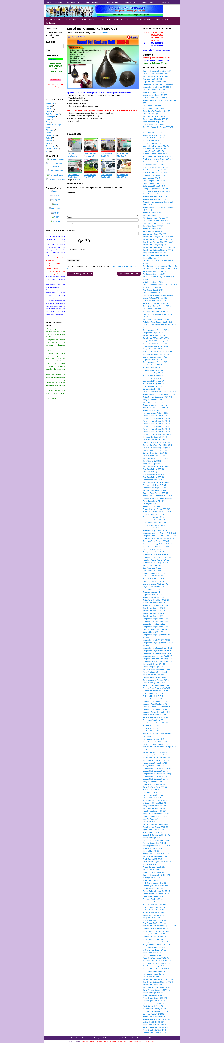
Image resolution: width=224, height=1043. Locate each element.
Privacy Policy (137, 1038)
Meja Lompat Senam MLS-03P (154, 803)
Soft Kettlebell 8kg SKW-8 (153, 373)
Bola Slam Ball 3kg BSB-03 (153, 477)
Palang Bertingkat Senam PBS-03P (156, 509)
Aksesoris (59, 2)
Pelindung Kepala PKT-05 (152, 365)
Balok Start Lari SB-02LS (152, 859)
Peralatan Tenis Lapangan (141, 19)
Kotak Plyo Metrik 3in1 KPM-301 (155, 167)
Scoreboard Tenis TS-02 (152, 589)
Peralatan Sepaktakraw (121, 19)
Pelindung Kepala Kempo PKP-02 (155, 563)
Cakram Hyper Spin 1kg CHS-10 (155, 450)
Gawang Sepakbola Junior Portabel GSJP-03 (160, 392)
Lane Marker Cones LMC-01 (154, 896)
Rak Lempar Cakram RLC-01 (154, 798)
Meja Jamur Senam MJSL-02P (155, 92)
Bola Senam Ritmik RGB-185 (154, 520)
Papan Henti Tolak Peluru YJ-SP (155, 742)
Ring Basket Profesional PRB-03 (155, 408)
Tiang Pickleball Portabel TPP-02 (155, 119)
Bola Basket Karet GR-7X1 (153, 290)
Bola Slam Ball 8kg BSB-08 (153, 384)
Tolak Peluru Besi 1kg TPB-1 (154, 616)
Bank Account (107, 1038)
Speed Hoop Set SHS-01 (152, 848)
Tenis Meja (50, 146)
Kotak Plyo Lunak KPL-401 (153, 162)
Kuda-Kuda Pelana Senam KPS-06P (157, 512)
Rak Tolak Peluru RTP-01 (152, 792)
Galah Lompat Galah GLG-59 (154, 186)
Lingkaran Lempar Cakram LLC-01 (156, 744)
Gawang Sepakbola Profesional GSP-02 (158, 295)
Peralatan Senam (70, 19)
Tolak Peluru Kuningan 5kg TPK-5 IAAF (158, 242)
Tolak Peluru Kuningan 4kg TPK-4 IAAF (158, 245)
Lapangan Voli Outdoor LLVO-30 (155, 701)
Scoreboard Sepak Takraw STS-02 (156, 971)
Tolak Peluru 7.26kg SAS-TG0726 (156, 338)
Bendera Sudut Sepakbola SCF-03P (156, 688)
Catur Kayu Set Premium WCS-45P (156, 111)
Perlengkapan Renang (53, 19)
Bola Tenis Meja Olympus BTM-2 (155, 904)
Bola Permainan (52, 114)
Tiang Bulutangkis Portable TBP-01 (156, 76)
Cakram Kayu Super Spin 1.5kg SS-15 (157, 445)
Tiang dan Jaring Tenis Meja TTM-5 (156, 669)
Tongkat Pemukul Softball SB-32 (155, 918)
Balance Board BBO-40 (152, 367)
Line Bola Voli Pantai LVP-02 (153, 138)
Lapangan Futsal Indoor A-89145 (155, 928)
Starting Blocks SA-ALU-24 (153, 108)
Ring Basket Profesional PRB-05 (155, 309)
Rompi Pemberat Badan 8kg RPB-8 (156, 429)
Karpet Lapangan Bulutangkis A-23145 (157, 931)
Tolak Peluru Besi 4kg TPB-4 (154, 608)
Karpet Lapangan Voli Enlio (153, 939)
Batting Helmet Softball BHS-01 (155, 912)
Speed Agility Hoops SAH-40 (154, 664)
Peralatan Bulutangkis (92, 2)
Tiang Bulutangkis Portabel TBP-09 (156, 343)
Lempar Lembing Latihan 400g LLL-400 (158, 87)
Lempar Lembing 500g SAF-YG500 (156, 333)
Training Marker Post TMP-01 (154, 995)
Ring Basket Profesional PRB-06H (156, 106)
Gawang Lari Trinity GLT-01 (153, 528)
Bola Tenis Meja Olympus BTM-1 (155, 907)
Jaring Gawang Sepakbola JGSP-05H (157, 397)
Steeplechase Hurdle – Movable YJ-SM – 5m (160, 266)
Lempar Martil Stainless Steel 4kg (155, 779)
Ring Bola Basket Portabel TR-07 (155, 413)
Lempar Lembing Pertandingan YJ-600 (157, 648)
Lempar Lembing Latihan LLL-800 (155, 627)
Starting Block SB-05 (151, 851)
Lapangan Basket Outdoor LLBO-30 (156, 707)
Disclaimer (125, 1038)
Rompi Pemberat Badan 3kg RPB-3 (156, 416)
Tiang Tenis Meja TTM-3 (152, 464)
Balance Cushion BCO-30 (153, 370)
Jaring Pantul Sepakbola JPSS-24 (156, 600)
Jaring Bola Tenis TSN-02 (152, 229)
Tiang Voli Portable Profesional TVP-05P (158, 127)
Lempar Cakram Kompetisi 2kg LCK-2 (157, 656)
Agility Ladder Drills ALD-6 (129, 274)
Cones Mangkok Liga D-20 (153, 667)
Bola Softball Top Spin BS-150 (154, 920)
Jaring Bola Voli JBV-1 (151, 410)
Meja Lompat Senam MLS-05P (154, 82)
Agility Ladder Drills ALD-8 (153, 693)
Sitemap (117, 1038)
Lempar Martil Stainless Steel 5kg (155, 776)
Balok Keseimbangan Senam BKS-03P (158, 159)
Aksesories (50, 103)
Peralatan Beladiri (128, 2)
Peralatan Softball (104, 19)
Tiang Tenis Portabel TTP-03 (153, 402)
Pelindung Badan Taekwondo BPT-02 (157, 557)
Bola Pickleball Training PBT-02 (155, 148)
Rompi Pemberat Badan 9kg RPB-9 (156, 432)
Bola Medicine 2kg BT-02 (152, 114)
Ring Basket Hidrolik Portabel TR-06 (156, 218)
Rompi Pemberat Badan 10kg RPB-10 (157, 434)
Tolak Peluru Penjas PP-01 (153, 985)
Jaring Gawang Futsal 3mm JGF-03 (156, 854)
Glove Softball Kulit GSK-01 (153, 581)
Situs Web (71, 230)
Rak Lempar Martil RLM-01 (153, 790)
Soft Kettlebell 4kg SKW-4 (153, 378)
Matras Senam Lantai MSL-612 (155, 173)
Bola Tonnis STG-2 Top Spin (153, 578)
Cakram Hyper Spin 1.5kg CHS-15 (156, 453)
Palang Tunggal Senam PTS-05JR (156, 189)
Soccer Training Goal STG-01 (80, 274)
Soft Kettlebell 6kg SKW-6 (153, 376)
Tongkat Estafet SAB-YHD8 (153, 349)
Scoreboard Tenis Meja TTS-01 (155, 1025)
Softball (49, 138)
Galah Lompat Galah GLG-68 (154, 181)
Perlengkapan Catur (147, 2)
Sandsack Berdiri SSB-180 (153, 389)
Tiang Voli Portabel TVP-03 (153, 400)
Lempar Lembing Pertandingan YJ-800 (157, 653)
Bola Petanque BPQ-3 (151, 178)
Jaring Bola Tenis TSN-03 (152, 213)
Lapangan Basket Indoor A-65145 (155, 942)
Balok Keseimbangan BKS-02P (155, 784)
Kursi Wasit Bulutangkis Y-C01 (154, 170)
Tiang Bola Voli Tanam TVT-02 (154, 806)
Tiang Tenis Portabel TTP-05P (154, 116)
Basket (48, 109)
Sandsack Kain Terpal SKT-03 (154, 490)
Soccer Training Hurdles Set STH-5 (156, 891)
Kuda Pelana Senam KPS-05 (154, 603)
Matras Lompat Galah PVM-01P (155, 98)
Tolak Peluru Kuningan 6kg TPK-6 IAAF (158, 239)
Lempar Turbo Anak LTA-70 (153, 151)
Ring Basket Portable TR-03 (153, 739)
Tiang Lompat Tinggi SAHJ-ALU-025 (156, 760)
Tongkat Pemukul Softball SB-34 (155, 915)
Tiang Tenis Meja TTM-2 (152, 461)
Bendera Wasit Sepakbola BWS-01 (156, 824)
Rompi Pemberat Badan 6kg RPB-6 (156, 424)
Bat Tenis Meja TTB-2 (151, 731)
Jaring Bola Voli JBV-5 (151, 506)
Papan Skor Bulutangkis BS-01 (154, 1033)
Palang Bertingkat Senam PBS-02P (156, 757)
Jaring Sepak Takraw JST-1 (153, 552)
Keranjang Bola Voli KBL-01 (153, 766)
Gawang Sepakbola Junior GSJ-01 (156, 357)
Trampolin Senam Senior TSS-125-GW (158, 352)
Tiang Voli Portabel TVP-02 (153, 782)
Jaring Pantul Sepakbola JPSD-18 (156, 605)
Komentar (71, 192)
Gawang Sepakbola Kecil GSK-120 (156, 875)
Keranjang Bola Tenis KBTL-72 (154, 231)
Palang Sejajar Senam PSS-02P (155, 763)
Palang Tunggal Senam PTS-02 (155, 573)
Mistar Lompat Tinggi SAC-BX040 (156, 546)
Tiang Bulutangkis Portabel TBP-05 (156, 680)
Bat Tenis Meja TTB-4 (151, 728)
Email (69, 224)
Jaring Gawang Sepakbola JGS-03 (156, 1017)
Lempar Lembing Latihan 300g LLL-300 (158, 84)
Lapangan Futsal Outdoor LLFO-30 (156, 704)
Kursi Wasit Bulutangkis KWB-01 (155, 311)
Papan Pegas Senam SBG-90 (154, 1001)
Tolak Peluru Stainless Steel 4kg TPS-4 (158, 982)
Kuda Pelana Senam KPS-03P (154, 811)
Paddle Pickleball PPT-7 (152, 140)
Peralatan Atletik (73, 2)
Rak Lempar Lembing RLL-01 (154, 795)
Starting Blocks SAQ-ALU (153, 632)
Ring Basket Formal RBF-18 (153, 974)
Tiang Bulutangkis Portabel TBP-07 (156, 458)
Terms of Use (148, 1038)
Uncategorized (51, 149)
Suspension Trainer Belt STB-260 (155, 691)
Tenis (48, 143)
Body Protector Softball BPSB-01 (155, 827)
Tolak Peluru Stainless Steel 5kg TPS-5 (158, 250)
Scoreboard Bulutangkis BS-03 (154, 947)
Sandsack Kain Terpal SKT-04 (154, 488)
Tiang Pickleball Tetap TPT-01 (154, 122)
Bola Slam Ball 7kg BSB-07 (153, 386)
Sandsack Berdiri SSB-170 (153, 902)
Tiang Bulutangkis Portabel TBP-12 (156, 362)
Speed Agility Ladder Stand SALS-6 (156, 846)
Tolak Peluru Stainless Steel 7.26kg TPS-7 (159, 247)
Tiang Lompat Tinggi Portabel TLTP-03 (157, 544)
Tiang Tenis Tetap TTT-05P (153, 132)
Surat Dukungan (95, 1038)
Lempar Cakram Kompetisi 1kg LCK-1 (157, 661)
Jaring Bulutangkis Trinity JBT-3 (155, 531)
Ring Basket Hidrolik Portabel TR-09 (156, 223)
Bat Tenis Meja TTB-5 (151, 725)
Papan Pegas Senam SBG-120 (155, 998)
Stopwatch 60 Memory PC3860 (155, 1009)
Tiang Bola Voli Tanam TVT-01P (155, 808)
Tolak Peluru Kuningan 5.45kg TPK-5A (157, 752)
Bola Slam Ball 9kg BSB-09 (153, 381)
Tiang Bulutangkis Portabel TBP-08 (156, 466)
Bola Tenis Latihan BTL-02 (153, 293)
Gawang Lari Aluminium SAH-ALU (156, 629)
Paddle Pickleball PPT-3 (152, 143)
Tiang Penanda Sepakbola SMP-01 (156, 990)
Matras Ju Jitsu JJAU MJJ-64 (154, 301)
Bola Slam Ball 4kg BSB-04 (153, 474)
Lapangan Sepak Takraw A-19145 (155, 936)
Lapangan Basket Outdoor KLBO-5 (156, 712)
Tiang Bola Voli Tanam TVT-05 (154, 253)
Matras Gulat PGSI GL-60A (153, 1022)
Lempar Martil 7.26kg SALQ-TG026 (156, 341)
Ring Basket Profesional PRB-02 (155, 130)
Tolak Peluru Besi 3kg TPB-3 (154, 611)
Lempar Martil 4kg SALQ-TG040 (155, 346)
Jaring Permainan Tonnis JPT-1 (155, 405)
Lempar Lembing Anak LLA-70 (154, 175)
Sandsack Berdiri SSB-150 (153, 899)
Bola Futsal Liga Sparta (152, 568)
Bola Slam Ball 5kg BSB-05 (153, 472)
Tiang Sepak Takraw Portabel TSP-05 (157, 306)
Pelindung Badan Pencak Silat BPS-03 (157, 322)
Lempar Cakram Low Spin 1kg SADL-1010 (159, 538)
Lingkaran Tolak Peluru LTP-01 (154, 587)
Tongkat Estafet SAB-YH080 (153, 675)
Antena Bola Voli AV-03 (151, 870)
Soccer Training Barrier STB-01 (155, 993)
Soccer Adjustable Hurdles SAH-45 (156, 894)
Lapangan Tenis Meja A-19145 (154, 934)
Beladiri (77, 180)
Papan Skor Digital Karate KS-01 (155, 1027)
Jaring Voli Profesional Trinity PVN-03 (157, 1019)
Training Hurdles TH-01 (152, 878)
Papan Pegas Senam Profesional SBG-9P (159, 886)
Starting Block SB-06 (151, 504)
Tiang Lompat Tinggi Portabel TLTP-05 (157, 987)
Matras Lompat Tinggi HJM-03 (154, 950)
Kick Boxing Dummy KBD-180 (154, 883)
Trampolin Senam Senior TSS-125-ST (157, 154)
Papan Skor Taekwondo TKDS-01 (156, 958)
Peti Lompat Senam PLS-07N (154, 274)
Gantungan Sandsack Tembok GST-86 (157, 498)
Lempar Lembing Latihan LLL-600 (155, 621)
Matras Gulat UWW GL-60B (153, 576)
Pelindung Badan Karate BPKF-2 (155, 555)
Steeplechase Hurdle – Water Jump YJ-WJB (160, 269)
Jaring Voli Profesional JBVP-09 (155, 197)
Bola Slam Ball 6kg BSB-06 (153, 469)
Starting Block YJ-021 (151, 258)
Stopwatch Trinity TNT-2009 (153, 1014)
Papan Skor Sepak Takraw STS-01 (156, 969)
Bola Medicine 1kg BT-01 (152, 79)
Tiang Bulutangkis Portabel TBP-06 (156, 482)
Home (48, 2)
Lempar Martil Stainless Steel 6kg (155, 771)
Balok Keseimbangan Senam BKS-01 (157, 862)
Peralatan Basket (111, 2)
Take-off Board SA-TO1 (152, 565)
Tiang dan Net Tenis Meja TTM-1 (155, 856)
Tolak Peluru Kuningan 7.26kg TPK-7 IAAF (159, 237)
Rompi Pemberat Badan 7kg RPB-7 (156, 426)
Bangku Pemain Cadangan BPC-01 (156, 945)
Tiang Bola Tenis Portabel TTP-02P (156, 541)
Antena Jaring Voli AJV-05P (153, 124)
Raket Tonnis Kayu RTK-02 (153, 501)
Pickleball (49, 130)
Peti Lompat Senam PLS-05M (154, 271)
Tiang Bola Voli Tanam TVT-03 (154, 715)
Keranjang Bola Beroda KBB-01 (155, 800)
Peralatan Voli (51, 23)
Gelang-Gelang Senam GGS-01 (155, 677)
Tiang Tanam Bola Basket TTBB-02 (156, 319)
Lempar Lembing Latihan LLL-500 (155, 619)
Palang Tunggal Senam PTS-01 (155, 816)
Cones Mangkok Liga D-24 (153, 549)
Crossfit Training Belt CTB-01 (154, 683)
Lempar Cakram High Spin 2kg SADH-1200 (159, 533)
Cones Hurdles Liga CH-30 (153, 888)
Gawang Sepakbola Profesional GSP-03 (158, 71)
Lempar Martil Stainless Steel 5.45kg (157, 774)
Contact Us (83, 1038)
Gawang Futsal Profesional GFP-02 (156, 74)
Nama (70, 217)
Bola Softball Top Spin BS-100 (154, 923)
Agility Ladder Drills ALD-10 (153, 830)
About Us (74, 1038)
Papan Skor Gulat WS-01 (152, 955)
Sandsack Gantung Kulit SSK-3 (155, 437)
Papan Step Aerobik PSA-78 (153, 480)
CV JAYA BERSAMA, (75, 1041)
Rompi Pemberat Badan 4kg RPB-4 (156, 418)
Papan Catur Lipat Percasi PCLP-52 (156, 303)
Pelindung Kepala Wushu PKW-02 (156, 560)
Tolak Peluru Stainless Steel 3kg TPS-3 (158, 979)
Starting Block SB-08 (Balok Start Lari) (157, 156)
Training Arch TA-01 (150, 880)
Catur (48, 119)
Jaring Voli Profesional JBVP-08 (155, 199)
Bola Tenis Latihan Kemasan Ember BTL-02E (160, 285)
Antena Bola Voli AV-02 (151, 977)
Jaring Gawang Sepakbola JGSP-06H (157, 496)
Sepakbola (50, 135)
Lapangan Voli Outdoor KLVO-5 (155, 709)
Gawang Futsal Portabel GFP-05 (155, 493)
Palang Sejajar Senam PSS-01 (154, 867)
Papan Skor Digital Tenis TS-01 (155, 1030)
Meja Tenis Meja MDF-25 (152, 360)
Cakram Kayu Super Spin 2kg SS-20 (157, 442)
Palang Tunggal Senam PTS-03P (155, 755)
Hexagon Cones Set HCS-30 (154, 699)
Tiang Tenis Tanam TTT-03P (153, 215)
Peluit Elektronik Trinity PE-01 (154, 1006)
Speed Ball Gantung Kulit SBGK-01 (92, 28)
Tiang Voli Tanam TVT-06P (153, 194)
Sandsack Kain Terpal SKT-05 (154, 485)
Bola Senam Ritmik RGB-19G (154, 234)
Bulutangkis (50, 117)
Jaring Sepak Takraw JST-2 (153, 597)
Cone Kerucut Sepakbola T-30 (154, 1003)
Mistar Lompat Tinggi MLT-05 (154, 287)
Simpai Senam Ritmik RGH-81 (154, 525)
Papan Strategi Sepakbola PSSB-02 (156, 685)
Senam (49, 133)
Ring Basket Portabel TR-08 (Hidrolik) (157, 221)
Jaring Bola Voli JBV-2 (151, 592)
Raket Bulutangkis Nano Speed (155, 672)
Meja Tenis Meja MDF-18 (152, 595)
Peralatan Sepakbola (87, 19)
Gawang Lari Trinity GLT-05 (153, 514)
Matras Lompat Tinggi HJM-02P (155, 95)
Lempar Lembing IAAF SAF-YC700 (156, 640)
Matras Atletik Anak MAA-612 (154, 135)
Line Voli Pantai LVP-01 (152, 819)
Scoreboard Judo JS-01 (152, 953)
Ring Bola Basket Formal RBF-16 (155, 90)
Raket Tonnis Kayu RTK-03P (154, 440)
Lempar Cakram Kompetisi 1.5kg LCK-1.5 (159, 659)
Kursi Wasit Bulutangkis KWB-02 (155, 966)
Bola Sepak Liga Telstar (152, 571)
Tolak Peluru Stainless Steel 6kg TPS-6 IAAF (160, 926)
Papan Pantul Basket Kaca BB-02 (156, 717)
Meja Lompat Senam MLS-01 (154, 872)
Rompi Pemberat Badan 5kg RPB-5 (156, 421)
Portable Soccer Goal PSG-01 (154, 843)
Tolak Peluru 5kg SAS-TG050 (154, 335)
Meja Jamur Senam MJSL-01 (154, 282)
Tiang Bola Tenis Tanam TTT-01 (155, 787)
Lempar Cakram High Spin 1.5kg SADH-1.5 (159, 536)
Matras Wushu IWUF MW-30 (154, 910)
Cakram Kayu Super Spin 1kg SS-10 (157, 448)
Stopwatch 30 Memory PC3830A (155, 1011)
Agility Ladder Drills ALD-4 (153, 696)
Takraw (49, 141)
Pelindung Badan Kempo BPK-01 (155, 723)
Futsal (48, 122)
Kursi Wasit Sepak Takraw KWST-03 (157, 960)
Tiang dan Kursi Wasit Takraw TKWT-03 (158, 354)
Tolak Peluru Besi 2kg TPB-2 (154, 613)
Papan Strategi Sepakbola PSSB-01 (156, 840)
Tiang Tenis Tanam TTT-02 (153, 226)
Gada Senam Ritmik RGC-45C (155, 522)
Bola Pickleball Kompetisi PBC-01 (156, 146)
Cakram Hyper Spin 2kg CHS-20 (155, 456)
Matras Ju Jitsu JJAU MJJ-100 (155, 298)
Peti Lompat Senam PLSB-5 (153, 164)
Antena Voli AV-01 (149, 822)
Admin (92, 33)
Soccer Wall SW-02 (150, 864)
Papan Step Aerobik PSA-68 (153, 517)
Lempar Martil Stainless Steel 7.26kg (157, 768)
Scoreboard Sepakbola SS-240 (154, 720)
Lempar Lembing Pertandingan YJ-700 (157, 651)
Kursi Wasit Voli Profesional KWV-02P (157, 191)
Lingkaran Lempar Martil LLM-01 (155, 584)
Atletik (48, 106)
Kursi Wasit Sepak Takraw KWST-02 (157, 963)
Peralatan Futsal (165, 2)
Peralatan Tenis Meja (161, 19)
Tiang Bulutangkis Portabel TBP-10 (156, 330)
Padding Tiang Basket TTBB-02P (155, 255)
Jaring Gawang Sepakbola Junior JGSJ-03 (159, 394)
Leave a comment (103, 33)
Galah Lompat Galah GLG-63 (154, 183)
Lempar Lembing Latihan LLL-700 (155, 624)
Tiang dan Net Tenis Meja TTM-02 (156, 814)
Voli (47, 151)
